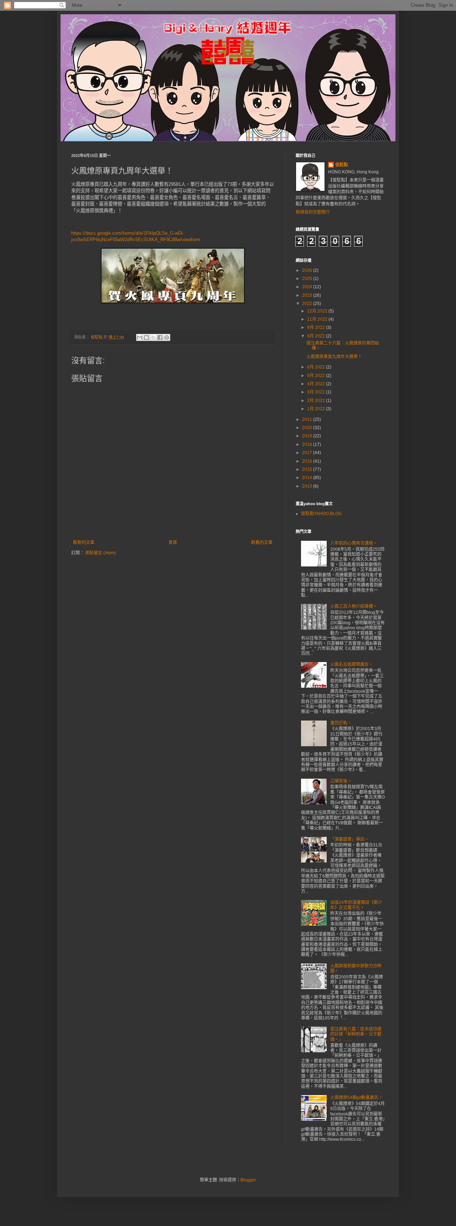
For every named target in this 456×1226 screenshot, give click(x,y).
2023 (307, 295)
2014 (307, 477)
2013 (307, 486)
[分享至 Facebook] (160, 337)
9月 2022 (316, 327)
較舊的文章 (262, 542)
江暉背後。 (341, 781)
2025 (307, 278)
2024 (307, 286)
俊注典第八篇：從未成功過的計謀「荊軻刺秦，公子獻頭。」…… (356, 1034)
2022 (307, 303)
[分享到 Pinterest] (166, 337)
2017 (307, 452)
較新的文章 (83, 542)
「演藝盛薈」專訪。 (349, 839)
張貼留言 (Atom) (100, 552)
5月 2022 (316, 375)
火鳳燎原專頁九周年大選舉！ (334, 356)
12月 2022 (317, 311)
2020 (307, 427)
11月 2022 (317, 319)
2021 (307, 419)
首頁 (173, 542)
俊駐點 (341, 164)
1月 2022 (316, 408)
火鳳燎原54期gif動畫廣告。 (356, 1097)
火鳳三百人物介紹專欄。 (353, 606)
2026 (307, 270)
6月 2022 (316, 367)
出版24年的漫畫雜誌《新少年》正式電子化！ (356, 905)
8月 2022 (316, 336)
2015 (307, 469)
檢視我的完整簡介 (313, 212)
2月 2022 (316, 400)
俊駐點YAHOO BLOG (321, 513)
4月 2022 (316, 383)
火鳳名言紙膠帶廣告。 (351, 664)
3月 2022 (316, 392)
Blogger (247, 1179)
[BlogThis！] (146, 337)
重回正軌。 (341, 723)
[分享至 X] (153, 337)
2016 (307, 461)
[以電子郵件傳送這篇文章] (139, 337)
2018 (307, 444)
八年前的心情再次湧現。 (353, 543)
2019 (307, 435)
